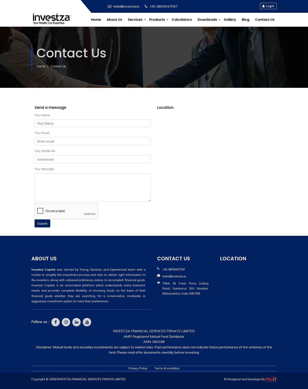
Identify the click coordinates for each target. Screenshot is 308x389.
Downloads (207, 19)
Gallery (230, 19)
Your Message (44, 169)
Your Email (42, 133)
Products (157, 19)
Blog (245, 19)
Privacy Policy (138, 368)
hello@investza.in (126, 6)
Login (270, 6)
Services (135, 19)
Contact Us (264, 19)
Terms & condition (167, 368)
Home (96, 19)
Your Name (42, 115)
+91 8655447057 (164, 6)
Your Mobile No (45, 151)
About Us (114, 19)
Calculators (182, 19)
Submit (42, 223)
